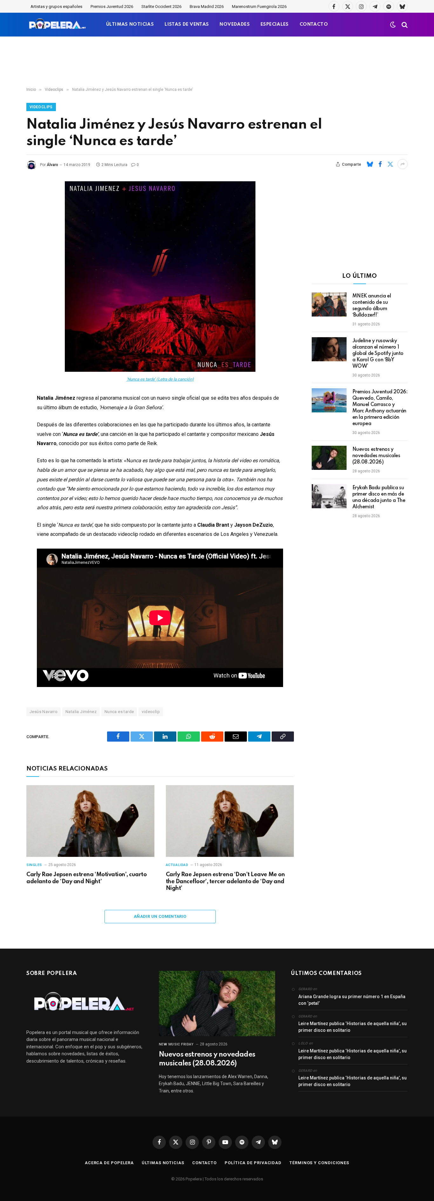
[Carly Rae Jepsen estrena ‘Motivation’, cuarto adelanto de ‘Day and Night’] (90, 821)
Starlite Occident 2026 (161, 6)
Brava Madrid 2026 (207, 6)
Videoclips (41, 107)
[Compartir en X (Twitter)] (390, 164)
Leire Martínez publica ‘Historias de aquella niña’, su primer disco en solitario (352, 1027)
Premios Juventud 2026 (112, 6)
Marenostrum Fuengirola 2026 (259, 6)
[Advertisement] (217, 62)
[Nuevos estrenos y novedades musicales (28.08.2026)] (329, 458)
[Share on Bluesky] (370, 164)
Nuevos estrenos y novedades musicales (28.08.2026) (376, 456)
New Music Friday (176, 1044)
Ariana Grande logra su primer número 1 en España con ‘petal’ (351, 1000)
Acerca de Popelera (109, 1162)
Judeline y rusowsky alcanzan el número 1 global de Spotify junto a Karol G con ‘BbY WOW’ (377, 353)
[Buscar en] (404, 24)
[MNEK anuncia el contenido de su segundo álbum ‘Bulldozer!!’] (329, 304)
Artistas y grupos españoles (56, 6)
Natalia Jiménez (81, 711)
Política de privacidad (253, 1162)
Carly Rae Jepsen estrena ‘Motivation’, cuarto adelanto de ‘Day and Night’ (86, 878)
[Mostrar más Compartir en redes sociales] (402, 164)
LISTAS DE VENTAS (187, 24)
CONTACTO (314, 24)
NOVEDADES (235, 24)
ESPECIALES (275, 24)
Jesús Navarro (44, 711)
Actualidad (177, 865)
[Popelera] (58, 25)
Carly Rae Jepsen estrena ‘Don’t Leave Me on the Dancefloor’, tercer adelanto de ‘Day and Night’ (225, 881)
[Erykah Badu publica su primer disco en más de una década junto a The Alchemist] (329, 496)
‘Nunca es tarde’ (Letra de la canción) (160, 379)
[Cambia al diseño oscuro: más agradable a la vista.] (393, 25)
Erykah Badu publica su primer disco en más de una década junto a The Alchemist (378, 497)
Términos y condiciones (319, 1162)
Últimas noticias (163, 1162)
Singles (34, 865)
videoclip (151, 711)
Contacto (204, 1162)
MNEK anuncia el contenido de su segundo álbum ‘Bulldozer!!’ (371, 306)
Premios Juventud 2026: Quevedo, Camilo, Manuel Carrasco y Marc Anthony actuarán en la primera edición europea (380, 408)
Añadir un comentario (160, 916)
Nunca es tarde (119, 711)
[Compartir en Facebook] (380, 164)
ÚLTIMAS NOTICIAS (130, 24)
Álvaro (52, 165)
